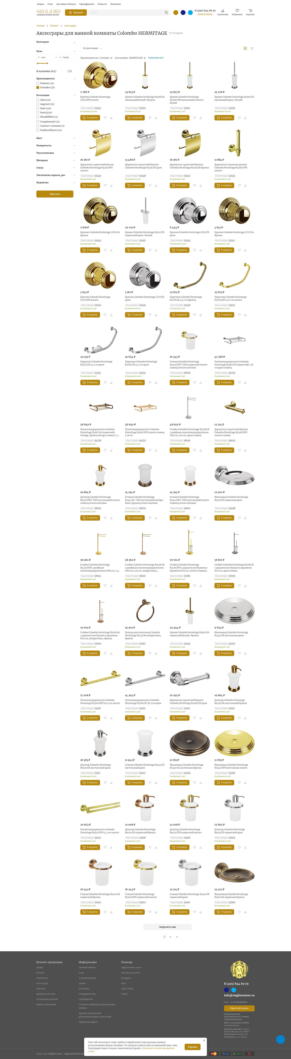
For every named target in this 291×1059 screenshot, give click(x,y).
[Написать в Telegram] (190, 12)
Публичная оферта (88, 1022)
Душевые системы (45, 994)
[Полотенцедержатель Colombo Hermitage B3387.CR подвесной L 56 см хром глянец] (234, 340)
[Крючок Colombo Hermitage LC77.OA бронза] (234, 210)
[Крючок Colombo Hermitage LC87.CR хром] (190, 210)
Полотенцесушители (47, 999)
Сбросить (55, 194)
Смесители (42, 978)
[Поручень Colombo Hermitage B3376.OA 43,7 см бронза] (190, 275)
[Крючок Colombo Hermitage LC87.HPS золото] (100, 75)
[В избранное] (105, 117)
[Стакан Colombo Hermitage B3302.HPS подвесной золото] (145, 872)
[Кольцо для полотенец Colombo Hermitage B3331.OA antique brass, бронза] (145, 610)
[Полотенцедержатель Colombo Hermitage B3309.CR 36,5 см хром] (145, 678)
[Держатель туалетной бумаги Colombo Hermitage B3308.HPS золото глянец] (234, 407)
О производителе (87, 978)
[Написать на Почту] (175, 12)
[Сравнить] (111, 117)
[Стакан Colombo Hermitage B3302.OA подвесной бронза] (100, 872)
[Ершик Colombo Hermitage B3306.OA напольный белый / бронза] (145, 75)
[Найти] (166, 12)
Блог (123, 983)
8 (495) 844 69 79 (205, 10)
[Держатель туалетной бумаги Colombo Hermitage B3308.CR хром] (190, 678)
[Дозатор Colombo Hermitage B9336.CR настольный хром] (100, 743)
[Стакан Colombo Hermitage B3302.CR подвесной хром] (190, 872)
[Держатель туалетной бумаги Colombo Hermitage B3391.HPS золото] (100, 143)
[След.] (177, 937)
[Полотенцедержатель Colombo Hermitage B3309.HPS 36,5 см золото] (100, 678)
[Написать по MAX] (183, 12)
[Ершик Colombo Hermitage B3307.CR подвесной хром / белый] (145, 210)
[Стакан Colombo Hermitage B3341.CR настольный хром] (145, 743)
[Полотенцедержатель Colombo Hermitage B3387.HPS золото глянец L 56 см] (145, 407)
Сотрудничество (87, 994)
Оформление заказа (131, 967)
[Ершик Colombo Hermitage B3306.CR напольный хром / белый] (234, 75)
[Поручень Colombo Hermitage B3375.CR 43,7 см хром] (100, 340)
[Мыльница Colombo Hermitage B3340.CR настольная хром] (234, 610)
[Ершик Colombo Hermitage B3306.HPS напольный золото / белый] (190, 75)
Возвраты (126, 978)
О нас (81, 973)
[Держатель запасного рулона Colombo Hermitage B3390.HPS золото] (234, 143)
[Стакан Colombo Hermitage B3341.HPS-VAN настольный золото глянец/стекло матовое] (190, 475)
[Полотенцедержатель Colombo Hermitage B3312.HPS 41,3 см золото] (100, 807)
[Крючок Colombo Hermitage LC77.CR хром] (145, 275)
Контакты (84, 988)
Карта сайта (127, 988)
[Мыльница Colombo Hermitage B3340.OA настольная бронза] (190, 743)
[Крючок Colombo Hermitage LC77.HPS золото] (100, 275)
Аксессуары (42, 983)
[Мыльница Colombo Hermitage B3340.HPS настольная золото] (234, 743)
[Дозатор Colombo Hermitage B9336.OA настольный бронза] (234, 678)
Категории (42, 41)
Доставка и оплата (130, 973)
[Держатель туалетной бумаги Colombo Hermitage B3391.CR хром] (145, 143)
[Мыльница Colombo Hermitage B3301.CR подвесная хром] (234, 475)
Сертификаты (86, 999)
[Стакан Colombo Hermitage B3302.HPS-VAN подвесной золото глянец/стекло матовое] (190, 340)
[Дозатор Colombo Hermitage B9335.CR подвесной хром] (234, 807)
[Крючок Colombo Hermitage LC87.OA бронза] (100, 210)
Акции (39, 967)
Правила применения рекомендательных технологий (95, 1015)
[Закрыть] (204, 1040)
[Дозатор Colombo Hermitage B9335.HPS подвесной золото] (190, 807)
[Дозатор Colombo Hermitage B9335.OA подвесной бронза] (145, 807)
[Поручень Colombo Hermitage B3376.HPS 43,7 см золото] (234, 275)
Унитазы (40, 988)
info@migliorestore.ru (239, 995)
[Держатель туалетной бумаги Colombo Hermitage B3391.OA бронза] (190, 143)
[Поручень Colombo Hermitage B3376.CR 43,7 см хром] (145, 340)
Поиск (124, 994)
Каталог (40, 973)
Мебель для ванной (46, 1004)
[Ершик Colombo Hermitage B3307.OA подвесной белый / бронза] (190, 610)
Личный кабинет (87, 967)
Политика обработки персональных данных (97, 1006)
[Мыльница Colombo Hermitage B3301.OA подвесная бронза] (234, 872)
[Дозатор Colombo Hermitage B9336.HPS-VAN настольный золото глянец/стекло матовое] (100, 475)
